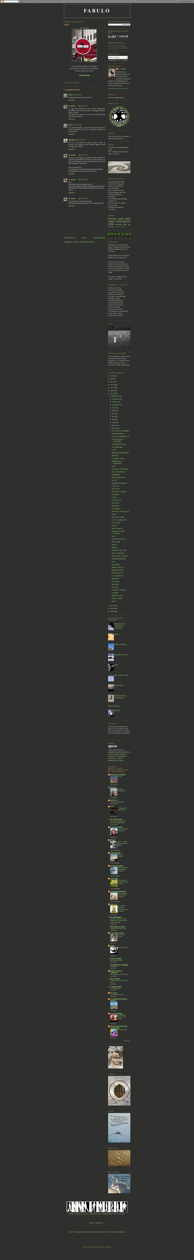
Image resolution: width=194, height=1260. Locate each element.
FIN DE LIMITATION (118, 477)
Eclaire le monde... (120, 855)
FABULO (97, 10)
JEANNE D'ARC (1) (117, 573)
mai (113, 416)
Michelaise (72, 140)
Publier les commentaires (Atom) (83, 242)
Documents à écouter (117, 227)
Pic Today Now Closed (117, 994)
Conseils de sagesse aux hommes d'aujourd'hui (118, 822)
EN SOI (114, 497)
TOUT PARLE (116, 523)
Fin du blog (113, 966)
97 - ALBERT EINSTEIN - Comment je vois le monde (123, 908)
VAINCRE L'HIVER (117, 596)
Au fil (111, 806)
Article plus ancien (99, 238)
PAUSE (114, 514)
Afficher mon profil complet (118, 88)
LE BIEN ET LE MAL (118, 458)
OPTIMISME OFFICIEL (119, 444)
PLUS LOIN (115, 486)
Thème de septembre (117, 802)
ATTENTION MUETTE (119, 539)
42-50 (120, 776)
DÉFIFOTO (113, 800)
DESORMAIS (116, 475)
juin (113, 414)
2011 (112, 605)
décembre (115, 396)
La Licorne (72, 106)
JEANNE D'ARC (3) (117, 567)
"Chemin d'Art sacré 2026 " (122, 809)
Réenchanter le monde (117, 927)
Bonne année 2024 (116, 960)
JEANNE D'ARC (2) (117, 570)
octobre (115, 402)
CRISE (66, 24)
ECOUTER (115, 587)
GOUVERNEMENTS (118, 434)
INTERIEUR (115, 494)
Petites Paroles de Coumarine (116, 971)
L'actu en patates (116, 959)
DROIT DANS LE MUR (120, 675)
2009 (112, 611)
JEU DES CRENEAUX (120, 644)
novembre (115, 399)
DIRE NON (115, 456)
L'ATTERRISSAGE (117, 447)
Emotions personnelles (117, 775)
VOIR (113, 536)
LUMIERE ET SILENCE (119, 590)
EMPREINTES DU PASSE (120, 556)
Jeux (129, 224)
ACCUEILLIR (116, 581)
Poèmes (126, 221)
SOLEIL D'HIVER (117, 598)
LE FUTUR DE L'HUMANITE (121, 431)
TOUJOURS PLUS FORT (121, 655)
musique (118, 224)
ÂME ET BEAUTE (117, 528)
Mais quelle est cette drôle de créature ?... (122, 869)
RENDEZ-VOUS (118, 685)
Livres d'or (113, 904)
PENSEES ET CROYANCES (120, 469)
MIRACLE (115, 547)
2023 (112, 379)
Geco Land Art (115, 979)
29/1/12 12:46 (82, 180)
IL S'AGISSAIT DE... (118, 576)
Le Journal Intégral (116, 1013)
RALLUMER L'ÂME (118, 517)
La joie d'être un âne (117, 933)
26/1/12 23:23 (76, 95)
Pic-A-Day (113, 993)
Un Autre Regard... (116, 917)
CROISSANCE (116, 509)
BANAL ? (114, 545)
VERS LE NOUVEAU (118, 553)
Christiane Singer (84, 75)
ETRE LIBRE (115, 489)
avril (113, 419)
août (113, 408)
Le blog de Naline (116, 987)
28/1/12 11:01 (80, 140)
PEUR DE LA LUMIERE (119, 492)
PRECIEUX (116, 710)
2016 (112, 382)
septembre (116, 405)
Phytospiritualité (115, 853)
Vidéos (111, 221)
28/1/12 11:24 (82, 155)
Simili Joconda (122, 1029)
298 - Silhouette (123, 947)
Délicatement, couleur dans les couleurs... (123, 882)
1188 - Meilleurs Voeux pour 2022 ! (119, 981)
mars (114, 422)
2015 (112, 385)
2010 (112, 608)
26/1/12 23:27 (82, 106)
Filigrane (113, 840)
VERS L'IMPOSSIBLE (118, 472)
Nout (70, 95)
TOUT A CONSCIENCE (119, 520)
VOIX (113, 562)
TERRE (115, 665)
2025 (112, 376)
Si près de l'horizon (116, 827)
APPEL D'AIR (116, 542)
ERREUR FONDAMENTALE (120, 453)
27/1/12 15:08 (76, 125)
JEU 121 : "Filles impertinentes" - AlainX (123, 843)
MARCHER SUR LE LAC (119, 550)
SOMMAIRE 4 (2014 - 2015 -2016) (122, 1017)
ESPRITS (114, 526)
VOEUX (114, 601)
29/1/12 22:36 (82, 198)
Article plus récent (69, 238)
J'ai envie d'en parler (116, 866)
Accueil (84, 238)
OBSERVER (115, 579)
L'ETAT (114, 450)
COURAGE (115, 593)
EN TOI (114, 480)
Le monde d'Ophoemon (118, 891)
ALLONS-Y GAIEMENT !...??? (121, 436)
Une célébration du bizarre (123, 829)
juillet (114, 411)
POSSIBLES (115, 506)
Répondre (72, 100)
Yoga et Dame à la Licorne (118, 928)
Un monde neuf (115, 988)
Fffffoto (112, 946)
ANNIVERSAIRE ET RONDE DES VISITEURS (119, 626)
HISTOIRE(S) (116, 564)
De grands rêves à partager (119, 965)
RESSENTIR (115, 584)
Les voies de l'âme (116, 819)
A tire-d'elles (114, 879)
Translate (124, 60)
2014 (112, 388)
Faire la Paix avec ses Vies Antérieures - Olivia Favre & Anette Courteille (118, 920)
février (114, 425)
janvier (114, 428)
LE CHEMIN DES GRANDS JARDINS (118, 1000)
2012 (112, 393)
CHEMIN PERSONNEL (119, 559)
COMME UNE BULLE (113, 706)
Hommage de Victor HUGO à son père (122, 895)
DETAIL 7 (116, 634)
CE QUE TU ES (116, 500)
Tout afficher (127, 1040)
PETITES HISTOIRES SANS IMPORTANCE (118, 1027)
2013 (112, 390)
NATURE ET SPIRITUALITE (120, 511)
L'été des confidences (122, 790)
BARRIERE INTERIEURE (119, 483)
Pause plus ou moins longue (119, 974)
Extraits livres (115, 218)
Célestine (113, 787)
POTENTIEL (115, 503)
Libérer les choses (121, 935)
